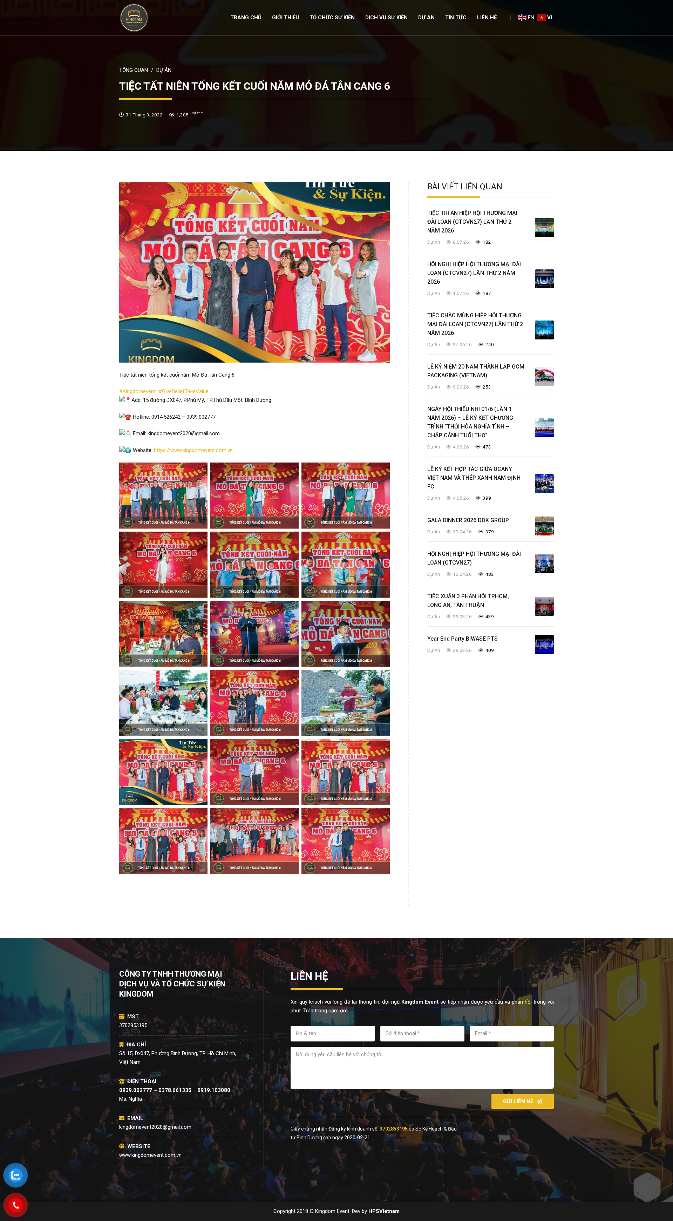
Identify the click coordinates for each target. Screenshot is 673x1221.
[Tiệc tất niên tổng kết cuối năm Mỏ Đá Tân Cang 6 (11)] (254, 495)
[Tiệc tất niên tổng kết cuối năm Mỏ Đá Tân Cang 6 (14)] (254, 564)
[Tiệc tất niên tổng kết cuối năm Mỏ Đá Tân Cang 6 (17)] (254, 633)
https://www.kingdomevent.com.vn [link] (193, 450)
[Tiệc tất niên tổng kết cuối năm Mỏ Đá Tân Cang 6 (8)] (254, 841)
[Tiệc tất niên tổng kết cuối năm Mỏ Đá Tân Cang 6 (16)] (163, 633)
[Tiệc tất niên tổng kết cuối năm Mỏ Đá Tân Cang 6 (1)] (163, 702)
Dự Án (433, 241)
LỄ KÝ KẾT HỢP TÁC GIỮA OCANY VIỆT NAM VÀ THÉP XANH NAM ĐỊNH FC (474, 478)
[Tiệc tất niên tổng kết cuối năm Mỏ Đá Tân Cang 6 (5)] (254, 772)
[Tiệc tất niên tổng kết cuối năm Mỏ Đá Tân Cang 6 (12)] (345, 495)
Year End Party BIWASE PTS (462, 638)
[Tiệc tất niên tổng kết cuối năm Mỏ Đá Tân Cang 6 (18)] (345, 633)
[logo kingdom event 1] (134, 18)
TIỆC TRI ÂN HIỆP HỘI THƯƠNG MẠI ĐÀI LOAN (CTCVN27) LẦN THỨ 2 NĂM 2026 (472, 222)
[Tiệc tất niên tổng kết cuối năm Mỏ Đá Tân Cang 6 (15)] (345, 564)
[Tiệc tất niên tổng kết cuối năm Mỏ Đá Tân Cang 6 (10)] (163, 495)
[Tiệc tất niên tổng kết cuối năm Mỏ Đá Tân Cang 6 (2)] (254, 702)
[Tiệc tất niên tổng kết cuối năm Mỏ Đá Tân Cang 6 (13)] (163, 564)
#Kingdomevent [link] (138, 391)
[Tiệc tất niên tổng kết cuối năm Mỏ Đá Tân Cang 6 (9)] (345, 841)
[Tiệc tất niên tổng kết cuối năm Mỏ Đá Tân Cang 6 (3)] (345, 702)
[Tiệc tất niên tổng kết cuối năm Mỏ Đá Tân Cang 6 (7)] (163, 841)
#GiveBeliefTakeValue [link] (183, 391)
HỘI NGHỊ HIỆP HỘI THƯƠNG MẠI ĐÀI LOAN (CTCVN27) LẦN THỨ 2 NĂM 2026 (474, 273)
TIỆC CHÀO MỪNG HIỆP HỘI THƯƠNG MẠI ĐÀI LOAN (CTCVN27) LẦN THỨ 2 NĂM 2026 (475, 324)
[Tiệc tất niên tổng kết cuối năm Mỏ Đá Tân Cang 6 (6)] (345, 772)
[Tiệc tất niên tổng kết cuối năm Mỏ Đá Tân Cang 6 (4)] (163, 772)
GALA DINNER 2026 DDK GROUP (468, 520)
